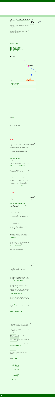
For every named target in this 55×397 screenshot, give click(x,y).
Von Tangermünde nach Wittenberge (15, 374)
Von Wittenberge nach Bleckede (15, 375)
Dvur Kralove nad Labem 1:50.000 (16, 48)
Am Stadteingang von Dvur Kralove (21, 203)
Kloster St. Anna (15, 218)
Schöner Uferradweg (17, 304)
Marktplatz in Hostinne (17, 158)
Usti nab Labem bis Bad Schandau (15, 366)
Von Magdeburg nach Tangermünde (15, 373)
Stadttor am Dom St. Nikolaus (20, 271)
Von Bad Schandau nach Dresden (15, 369)
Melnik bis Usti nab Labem (14, 364)
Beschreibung (39, 21)
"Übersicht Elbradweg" (14, 358)
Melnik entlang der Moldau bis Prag (15, 365)
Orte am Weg (39, 25)
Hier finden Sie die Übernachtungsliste (14, 43)
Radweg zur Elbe (16, 300)
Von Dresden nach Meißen (14, 370)
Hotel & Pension (39, 24)
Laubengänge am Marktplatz (20, 280)
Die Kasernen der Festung (19, 293)
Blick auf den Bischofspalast (20, 341)
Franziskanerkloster (19, 169)
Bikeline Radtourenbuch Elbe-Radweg (17, 51)
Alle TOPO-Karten (39, 23)
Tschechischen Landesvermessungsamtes (22, 82)
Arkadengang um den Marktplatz (21, 165)
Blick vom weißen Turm (18, 345)
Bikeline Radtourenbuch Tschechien (16, 50)
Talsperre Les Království (20, 185)
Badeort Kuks (14, 237)
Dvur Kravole (13, 118)
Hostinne (13, 117)
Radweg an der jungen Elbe (19, 245)
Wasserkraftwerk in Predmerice (20, 311)
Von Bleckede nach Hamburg (15, 376)
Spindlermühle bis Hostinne (15, 361)
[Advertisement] (23, 132)
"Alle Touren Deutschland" (14, 379)
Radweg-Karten (18, 84)
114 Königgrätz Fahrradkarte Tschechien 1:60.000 (18, 49)
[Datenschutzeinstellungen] (1, 396)
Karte (38, 22)
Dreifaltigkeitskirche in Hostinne (20, 154)
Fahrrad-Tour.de (14, 1)
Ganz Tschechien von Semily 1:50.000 (17, 47)
